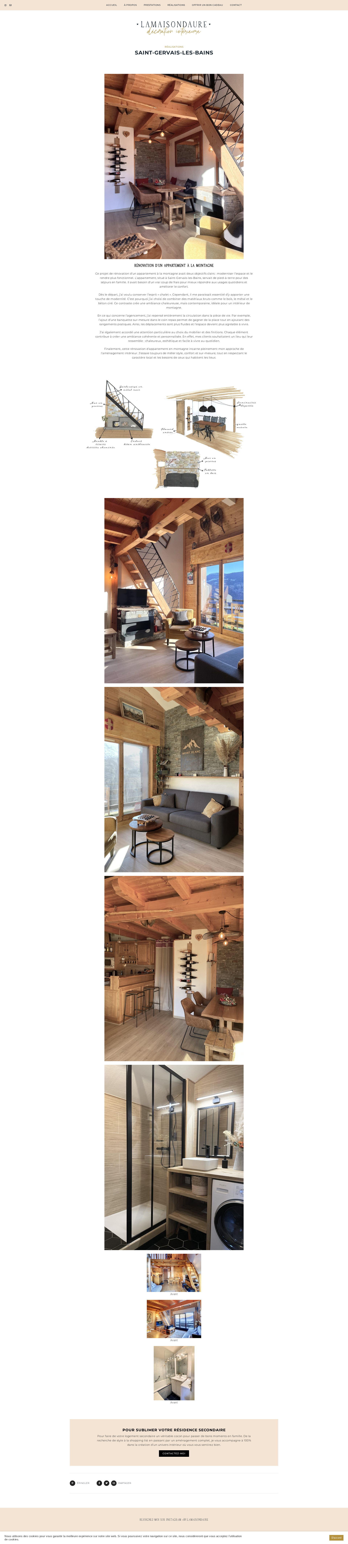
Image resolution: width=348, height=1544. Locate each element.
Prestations (152, 5)
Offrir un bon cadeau (207, 5)
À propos (130, 5)
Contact (236, 5)
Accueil (111, 5)
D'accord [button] (336, 1537)
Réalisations (176, 5)
